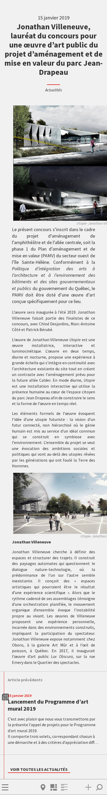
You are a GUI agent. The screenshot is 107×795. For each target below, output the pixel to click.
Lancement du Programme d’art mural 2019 (48, 705)
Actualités (53, 89)
